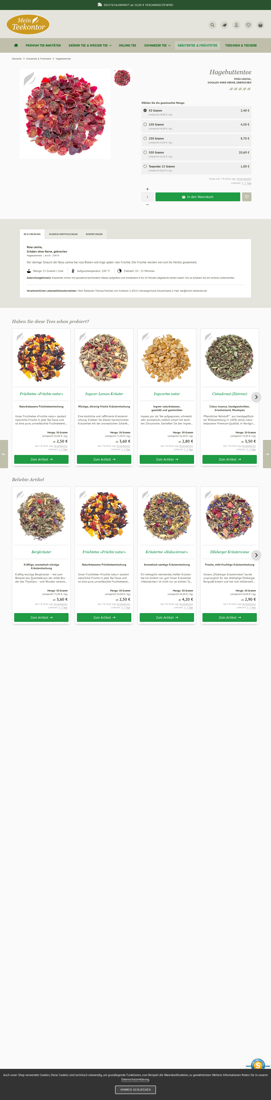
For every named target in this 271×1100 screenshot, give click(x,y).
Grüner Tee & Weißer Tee (88, 45)
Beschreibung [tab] (32, 234)
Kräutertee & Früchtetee (197, 45)
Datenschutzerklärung (135, 1079)
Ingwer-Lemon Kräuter (104, 394)
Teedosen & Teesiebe (241, 45)
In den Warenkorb (197, 197)
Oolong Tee (127, 45)
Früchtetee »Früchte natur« (41, 394)
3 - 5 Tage (246, 182)
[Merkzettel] (248, 25)
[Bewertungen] (224, 25)
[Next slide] (256, 397)
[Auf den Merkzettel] (246, 197)
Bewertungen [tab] (94, 234)
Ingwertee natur (167, 394)
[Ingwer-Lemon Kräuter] (104, 358)
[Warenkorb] (260, 25)
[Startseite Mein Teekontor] (28, 34)
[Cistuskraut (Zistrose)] (229, 358)
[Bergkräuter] (41, 516)
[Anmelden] (236, 25)
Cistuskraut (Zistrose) (229, 394)
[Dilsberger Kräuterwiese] (229, 516)
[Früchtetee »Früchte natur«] (41, 358)
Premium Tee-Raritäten (43, 45)
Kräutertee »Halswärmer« (167, 552)
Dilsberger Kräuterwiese (229, 552)
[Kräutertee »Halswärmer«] (167, 516)
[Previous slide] (15, 397)
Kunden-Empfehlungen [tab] (63, 234)
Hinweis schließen (135, 1089)
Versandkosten (244, 178)
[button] (122, 78)
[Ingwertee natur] (167, 358)
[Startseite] (16, 45)
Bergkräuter (41, 552)
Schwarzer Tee (155, 45)
